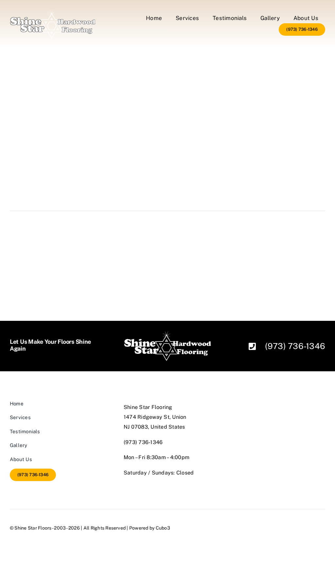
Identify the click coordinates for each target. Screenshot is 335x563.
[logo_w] (53, 12)
